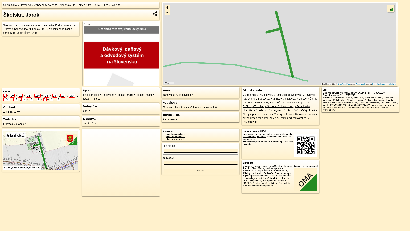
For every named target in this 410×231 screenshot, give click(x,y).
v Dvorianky (264, 114)
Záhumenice (170, 119)
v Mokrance (299, 118)
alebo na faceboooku (175, 136)
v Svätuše (275, 102)
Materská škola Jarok (175, 107)
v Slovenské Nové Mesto (279, 106)
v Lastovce (289, 102)
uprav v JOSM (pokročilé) (362, 93)
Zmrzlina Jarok (11, 111)
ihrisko (96, 98)
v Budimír (286, 118)
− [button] (167, 12)
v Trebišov (258, 106)
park (85, 111)
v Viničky (277, 114)
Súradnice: (328, 95)
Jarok (97, 5)
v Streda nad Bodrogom (267, 110)
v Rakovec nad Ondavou (288, 95)
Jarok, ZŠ (88, 123)
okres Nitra (85, 5)
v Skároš (310, 114)
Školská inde (252, 90)
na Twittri (261, 136)
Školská (115, 5)
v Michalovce (287, 98)
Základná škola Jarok (202, 107)
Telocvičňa (108, 95)
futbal (86, 98)
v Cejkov (301, 98)
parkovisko (169, 95)
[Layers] (390, 8)
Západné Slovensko (45, 5)
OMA (14, 5)
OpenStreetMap (343, 84)
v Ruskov (298, 114)
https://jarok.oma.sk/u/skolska (384, 84)
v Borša (286, 110)
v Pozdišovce (264, 95)
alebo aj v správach (175, 139)
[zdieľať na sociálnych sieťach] (155, 13)
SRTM (246, 183)
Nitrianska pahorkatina (59, 29)
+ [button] (167, 7)
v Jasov (287, 114)
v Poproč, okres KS (269, 118)
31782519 (380, 93)
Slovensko (26, 5)
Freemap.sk (360, 84)
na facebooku (265, 134)
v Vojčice (301, 102)
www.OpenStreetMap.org (280, 166)
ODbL (254, 168)
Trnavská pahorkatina (15, 29)
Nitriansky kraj (68, 5)
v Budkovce (262, 98)
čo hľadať (168, 158)
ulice (105, 5)
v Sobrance (249, 95)
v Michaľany (262, 102)
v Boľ (295, 110)
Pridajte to (272, 183)
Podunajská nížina (65, 25)
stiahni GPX (328, 98)
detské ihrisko (91, 95)
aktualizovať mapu (340, 93)
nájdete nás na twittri (175, 134)
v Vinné (275, 98)
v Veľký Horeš (307, 110)
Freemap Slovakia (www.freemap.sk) (270, 171)
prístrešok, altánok (13, 124)
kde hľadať (169, 146)
